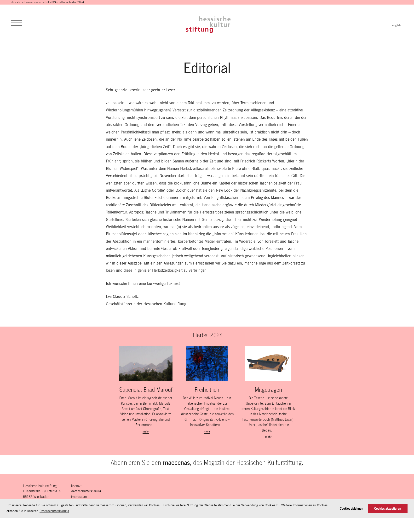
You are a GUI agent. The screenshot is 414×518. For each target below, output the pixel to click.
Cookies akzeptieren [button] (387, 508)
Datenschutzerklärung (86, 491)
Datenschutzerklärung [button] (54, 511)
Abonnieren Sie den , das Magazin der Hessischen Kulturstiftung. (207, 462)
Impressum (79, 497)
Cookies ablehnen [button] (351, 508)
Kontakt (76, 486)
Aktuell (21, 2)
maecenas (33, 2)
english (396, 25)
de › (14, 2)
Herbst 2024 (49, 2)
